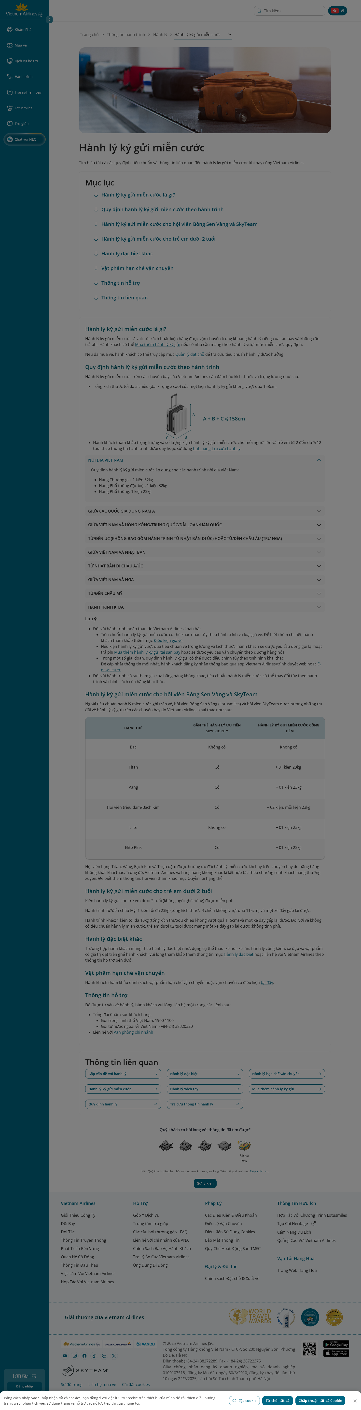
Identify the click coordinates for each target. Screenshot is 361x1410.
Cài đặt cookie (244, 1400)
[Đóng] (355, 1401)
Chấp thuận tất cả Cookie (320, 1400)
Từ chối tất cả (277, 1400)
